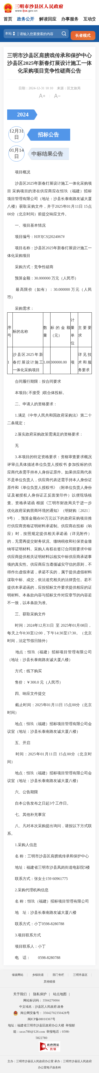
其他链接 (49, 981)
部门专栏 (58, 974)
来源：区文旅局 (68, 88)
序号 (9, 331)
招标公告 (48, 135)
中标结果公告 (47, 154)
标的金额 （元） (60, 331)
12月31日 (16, 134)
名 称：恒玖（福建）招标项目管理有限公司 (48, 901)
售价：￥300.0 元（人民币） (35, 682)
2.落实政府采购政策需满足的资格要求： (45, 434)
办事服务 (70, 19)
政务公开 (25, 19)
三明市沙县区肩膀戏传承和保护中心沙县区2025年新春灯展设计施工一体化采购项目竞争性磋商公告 (49, 63)
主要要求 (85, 331)
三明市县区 (80, 974)
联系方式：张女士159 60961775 (37, 879)
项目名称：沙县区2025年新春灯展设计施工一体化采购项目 (49, 252)
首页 (8, 19)
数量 (45, 331)
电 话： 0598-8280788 (33, 958)
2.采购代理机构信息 (28, 890)
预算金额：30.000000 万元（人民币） (42, 278)
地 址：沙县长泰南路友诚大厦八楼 (41, 912)
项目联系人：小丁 (26, 946)
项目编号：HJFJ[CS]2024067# (36, 237)
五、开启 (18, 743)
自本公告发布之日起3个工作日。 (39, 803)
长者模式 (83, 35)
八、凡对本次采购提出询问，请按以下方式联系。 (49, 830)
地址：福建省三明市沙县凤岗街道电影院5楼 (48, 867)
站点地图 (60, 994)
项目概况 (18, 172)
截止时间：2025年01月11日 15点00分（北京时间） (49, 709)
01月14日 (16, 153)
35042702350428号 (56, 1013)
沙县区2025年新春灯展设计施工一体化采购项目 (28, 362)
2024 (23, 114)
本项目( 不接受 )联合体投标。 (36, 393)
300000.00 (58, 362)
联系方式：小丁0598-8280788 (35, 924)
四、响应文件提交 (26, 693)
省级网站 (17, 974)
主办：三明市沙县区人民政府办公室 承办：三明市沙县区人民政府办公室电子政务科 (49, 1064)
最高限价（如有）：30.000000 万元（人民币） (49, 293)
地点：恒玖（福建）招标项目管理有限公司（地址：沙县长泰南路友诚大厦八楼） (49, 656)
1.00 (46, 362)
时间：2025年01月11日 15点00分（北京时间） (49, 758)
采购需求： (20, 308)
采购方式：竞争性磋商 (30, 267)
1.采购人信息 (22, 845)
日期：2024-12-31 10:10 (36, 88)
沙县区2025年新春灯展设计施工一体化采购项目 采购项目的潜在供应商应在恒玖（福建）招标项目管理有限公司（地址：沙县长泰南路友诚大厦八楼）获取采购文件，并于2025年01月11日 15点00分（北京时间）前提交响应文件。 (49, 198)
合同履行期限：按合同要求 (34, 381)
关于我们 (20, 994)
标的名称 (20, 331)
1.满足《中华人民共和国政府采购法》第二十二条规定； (49, 419)
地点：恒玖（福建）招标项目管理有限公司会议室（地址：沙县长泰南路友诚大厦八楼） (49, 728)
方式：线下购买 (24, 671)
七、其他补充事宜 (26, 814)
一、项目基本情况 (26, 225)
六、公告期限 (22, 792)
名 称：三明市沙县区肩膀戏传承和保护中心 (48, 856)
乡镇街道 (38, 974)
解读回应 (47, 19)
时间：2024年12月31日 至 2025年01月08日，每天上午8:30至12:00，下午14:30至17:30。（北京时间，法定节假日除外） (49, 633)
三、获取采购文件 (26, 614)
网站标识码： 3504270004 (41, 1000)
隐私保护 (40, 994)
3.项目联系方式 (24, 935)
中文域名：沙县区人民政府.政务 (41, 1006)
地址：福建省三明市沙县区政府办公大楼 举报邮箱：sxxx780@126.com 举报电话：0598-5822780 (41, 1032)
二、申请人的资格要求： (32, 404)
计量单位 (72, 331)
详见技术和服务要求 (85, 362)
